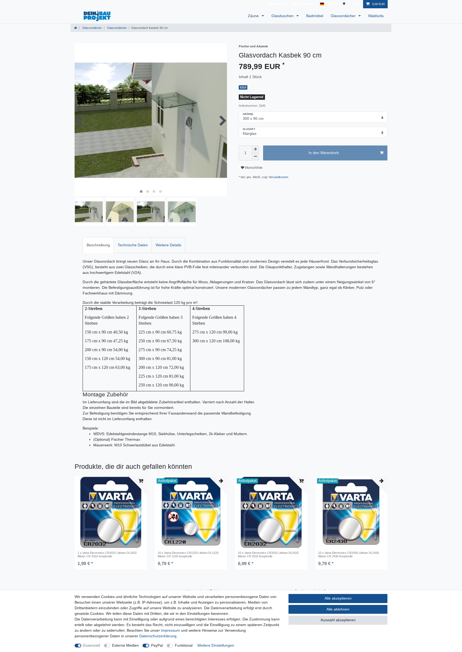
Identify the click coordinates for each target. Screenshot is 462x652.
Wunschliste (253, 168)
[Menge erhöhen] (255, 149)
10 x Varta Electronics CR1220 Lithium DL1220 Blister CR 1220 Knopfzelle (188, 554)
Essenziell (91, 645)
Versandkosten (278, 177)
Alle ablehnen (337, 609)
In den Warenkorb (324, 153)
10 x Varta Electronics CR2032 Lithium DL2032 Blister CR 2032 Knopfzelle (268, 554)
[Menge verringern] (255, 156)
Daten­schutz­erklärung (157, 636)
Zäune (254, 16)
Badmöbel (314, 16)
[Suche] (344, 4)
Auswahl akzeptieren (338, 620)
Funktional (183, 645)
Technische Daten (133, 245)
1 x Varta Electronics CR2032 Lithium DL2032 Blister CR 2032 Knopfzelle (107, 554)
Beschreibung (98, 245)
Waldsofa (376, 16)
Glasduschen (283, 16)
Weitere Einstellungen (215, 645)
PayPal (157, 645)
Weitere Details (168, 245)
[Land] (322, 4)
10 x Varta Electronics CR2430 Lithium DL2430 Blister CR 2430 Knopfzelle (348, 554)
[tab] (98, 245)
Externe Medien (125, 645)
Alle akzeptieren (338, 598)
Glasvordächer (344, 16)
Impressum (170, 630)
